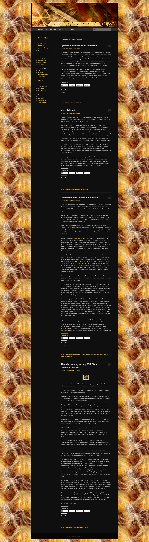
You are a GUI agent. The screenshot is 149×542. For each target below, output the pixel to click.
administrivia (97, 354)
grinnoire (63, 356)
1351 (39, 70)
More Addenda (68, 110)
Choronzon (41, 80)
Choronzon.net (65, 330)
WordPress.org (42, 102)
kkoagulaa (40, 57)
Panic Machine (42, 60)
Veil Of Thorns (42, 62)
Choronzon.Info (42, 37)
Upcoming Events (85, 354)
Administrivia (68, 102)
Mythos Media (41, 59)
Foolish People (42, 47)
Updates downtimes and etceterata (79, 45)
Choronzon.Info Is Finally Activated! (80, 197)
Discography (71, 29)
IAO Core (40, 72)
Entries (41, 98)
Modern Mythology (43, 74)
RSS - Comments (42, 90)
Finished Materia (76, 189)
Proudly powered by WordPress (74, 536)
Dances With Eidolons (80, 263)
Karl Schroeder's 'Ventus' (44, 49)
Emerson (79, 48)
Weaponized (41, 64)
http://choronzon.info (79, 238)
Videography (53, 29)
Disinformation (42, 45)
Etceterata (75, 102)
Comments (42, 100)
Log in (39, 96)
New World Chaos (42, 29)
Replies (86, 527)
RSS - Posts (41, 88)
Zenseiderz (41, 51)
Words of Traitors (42, 76)
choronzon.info (104, 354)
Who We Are (62, 29)
